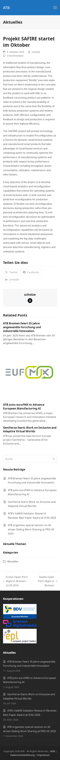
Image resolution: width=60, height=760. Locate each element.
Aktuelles (12, 561)
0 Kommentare (15, 55)
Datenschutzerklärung (22, 755)
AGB (52, 751)
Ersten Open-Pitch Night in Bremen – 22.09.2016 (15, 581)
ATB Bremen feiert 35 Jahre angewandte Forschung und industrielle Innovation (22, 327)
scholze (36, 51)
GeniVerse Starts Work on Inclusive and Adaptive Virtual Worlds (29, 429)
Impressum (43, 755)
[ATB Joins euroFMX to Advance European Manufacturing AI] (29, 374)
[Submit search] (54, 459)
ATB (6, 7)
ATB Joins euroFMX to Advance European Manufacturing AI (23, 406)
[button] (55, 7)
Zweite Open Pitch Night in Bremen (44, 581)
